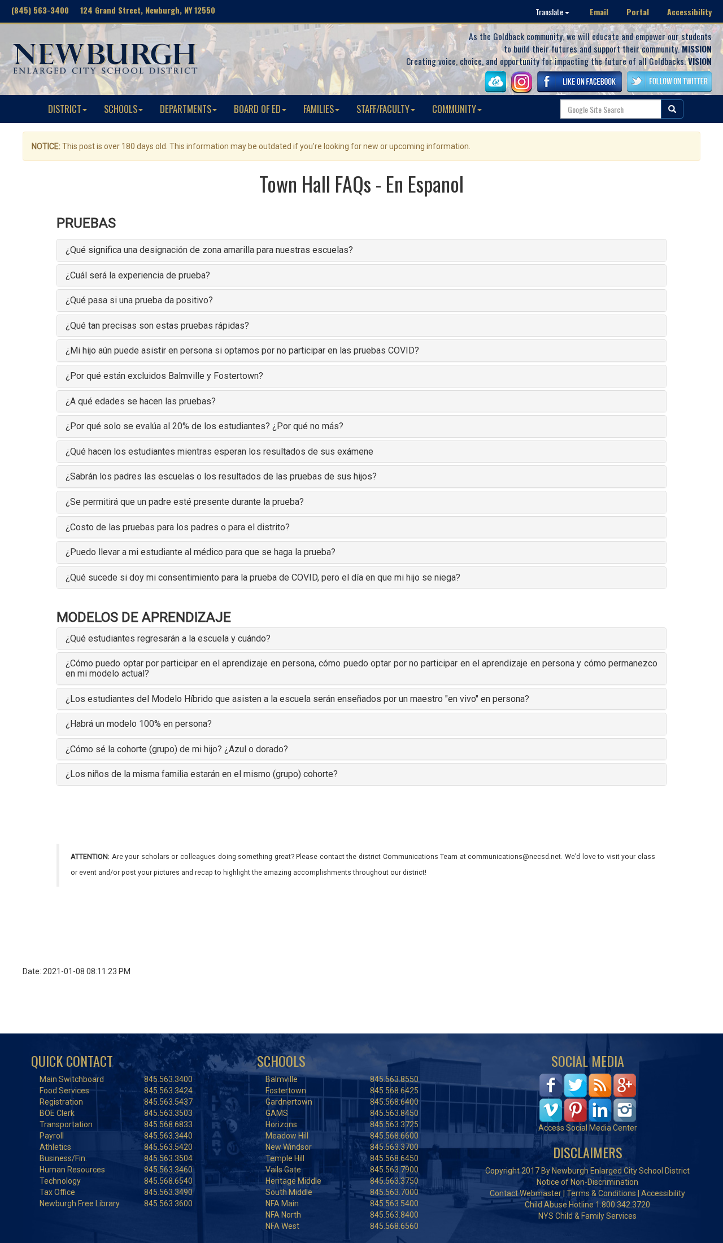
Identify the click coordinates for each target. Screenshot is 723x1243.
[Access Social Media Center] (587, 1097)
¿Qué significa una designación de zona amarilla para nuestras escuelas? (209, 250)
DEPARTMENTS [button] (185, 109)
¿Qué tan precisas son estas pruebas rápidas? (157, 325)
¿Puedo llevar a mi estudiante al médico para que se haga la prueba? (201, 552)
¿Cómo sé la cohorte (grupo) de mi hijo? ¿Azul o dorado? (177, 749)
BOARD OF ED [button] (257, 109)
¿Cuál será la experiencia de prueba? (138, 275)
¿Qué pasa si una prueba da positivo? (139, 300)
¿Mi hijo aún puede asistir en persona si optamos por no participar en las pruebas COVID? (242, 350)
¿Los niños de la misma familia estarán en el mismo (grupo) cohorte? (202, 774)
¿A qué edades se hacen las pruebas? (141, 401)
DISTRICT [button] (64, 109)
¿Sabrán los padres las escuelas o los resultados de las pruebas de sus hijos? (221, 476)
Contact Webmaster (525, 1193)
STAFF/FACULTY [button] (383, 109)
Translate (550, 12)
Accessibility (689, 12)
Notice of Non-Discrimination (587, 1182)
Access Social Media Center (587, 1127)
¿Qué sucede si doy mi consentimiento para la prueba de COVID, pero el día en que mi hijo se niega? (263, 577)
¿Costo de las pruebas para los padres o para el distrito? (178, 527)
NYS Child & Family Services (587, 1215)
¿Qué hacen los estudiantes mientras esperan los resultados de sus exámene (219, 451)
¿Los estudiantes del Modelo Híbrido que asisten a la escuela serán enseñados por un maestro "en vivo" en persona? (297, 699)
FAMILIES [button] (318, 109)
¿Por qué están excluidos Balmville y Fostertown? (164, 375)
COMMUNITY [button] (454, 109)
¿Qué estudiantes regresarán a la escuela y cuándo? (168, 638)
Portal (637, 12)
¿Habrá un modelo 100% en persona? (139, 723)
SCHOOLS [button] (120, 109)
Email (599, 12)
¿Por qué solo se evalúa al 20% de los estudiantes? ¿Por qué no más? (204, 426)
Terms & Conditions (601, 1193)
